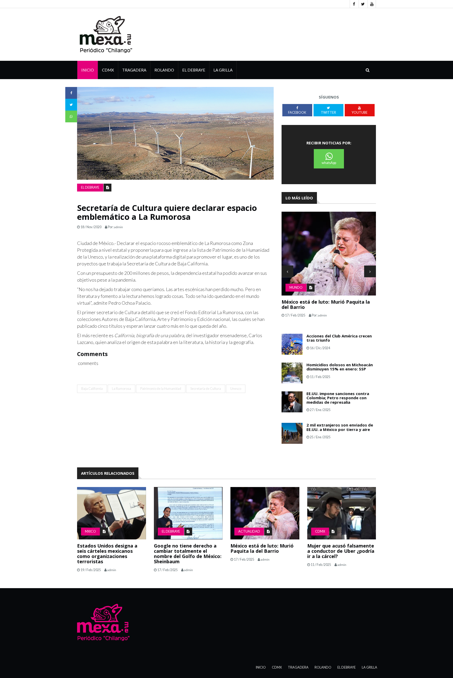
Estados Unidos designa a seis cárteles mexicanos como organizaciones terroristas (107, 553)
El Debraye (193, 70)
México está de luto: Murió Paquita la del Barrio (326, 304)
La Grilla (369, 667)
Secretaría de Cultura (205, 389)
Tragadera (134, 70)
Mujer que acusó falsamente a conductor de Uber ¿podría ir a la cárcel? (340, 551)
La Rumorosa (121, 389)
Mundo (296, 287)
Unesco (235, 389)
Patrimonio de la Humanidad (160, 389)
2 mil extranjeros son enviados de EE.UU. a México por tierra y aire (339, 427)
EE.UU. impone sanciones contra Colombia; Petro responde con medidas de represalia (337, 398)
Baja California (92, 389)
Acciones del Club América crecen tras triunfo (339, 338)
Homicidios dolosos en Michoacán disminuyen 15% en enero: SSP (339, 367)
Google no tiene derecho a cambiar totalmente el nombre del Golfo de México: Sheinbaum (188, 553)
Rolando (164, 70)
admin (118, 227)
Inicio (87, 70)
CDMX (108, 70)
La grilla (223, 70)
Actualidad (249, 531)
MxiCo (90, 531)
